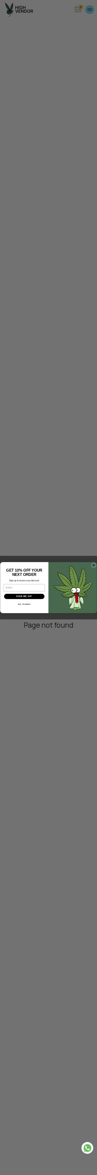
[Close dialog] (94, 565)
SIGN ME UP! (24, 596)
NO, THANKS (24, 604)
